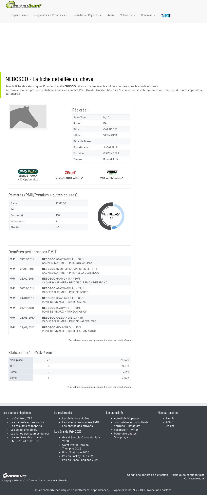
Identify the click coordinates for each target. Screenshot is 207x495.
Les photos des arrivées (77, 425)
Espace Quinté (20, 15)
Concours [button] (147, 15)
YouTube (119, 425)
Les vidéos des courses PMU (80, 422)
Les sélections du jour (24, 429)
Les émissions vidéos (75, 418)
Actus (110, 15)
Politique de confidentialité (188, 474)
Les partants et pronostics (27, 422)
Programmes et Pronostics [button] (50, 15)
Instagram (134, 425)
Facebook (120, 429)
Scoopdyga (121, 437)
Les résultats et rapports (26, 425)
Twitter (133, 429)
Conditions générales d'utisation (147, 474)
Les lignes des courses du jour (30, 433)
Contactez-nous (194, 478)
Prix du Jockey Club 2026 (78, 456)
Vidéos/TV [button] (126, 15)
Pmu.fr (170, 418)
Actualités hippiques (127, 418)
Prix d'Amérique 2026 (75, 452)
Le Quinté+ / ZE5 (21, 418)
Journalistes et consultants (131, 422)
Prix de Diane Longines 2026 (80, 459)
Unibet (170, 425)
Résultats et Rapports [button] (86, 15)
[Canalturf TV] (166, 16)
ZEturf (170, 422)
